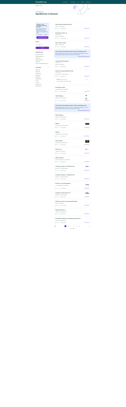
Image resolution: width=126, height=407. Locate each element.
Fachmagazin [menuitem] (73, 1)
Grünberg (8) (38, 75)
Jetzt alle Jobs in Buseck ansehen (83, 56)
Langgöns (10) (38, 73)
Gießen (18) (38, 71)
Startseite (37, 5)
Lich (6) (37, 80)
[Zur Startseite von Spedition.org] (41, 2)
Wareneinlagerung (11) (40, 56)
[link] (72, 26)
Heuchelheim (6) (39, 78)
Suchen (42, 47)
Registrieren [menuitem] (88, 1)
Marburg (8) (38, 77)
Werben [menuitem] (82, 1)
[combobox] (42, 44)
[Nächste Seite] (89, 226)
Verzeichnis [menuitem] (65, 1)
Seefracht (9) (38, 58)
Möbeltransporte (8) (39, 59)
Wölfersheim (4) (38, 85)
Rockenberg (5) (38, 84)
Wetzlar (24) (38, 69)
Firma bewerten (86, 28)
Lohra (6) (37, 82)
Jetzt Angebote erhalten (42, 37)
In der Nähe (38, 67)
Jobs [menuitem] (78, 1)
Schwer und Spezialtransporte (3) (42, 63)
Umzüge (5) (38, 61)
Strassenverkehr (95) (39, 54)
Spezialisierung (39, 52)
